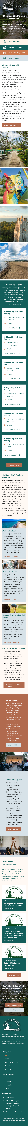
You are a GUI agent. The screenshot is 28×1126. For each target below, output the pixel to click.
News (5, 901)
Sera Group (14, 1123)
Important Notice (10, 928)
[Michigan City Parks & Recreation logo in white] (8, 2)
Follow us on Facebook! (14, 1112)
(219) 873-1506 (11, 1097)
